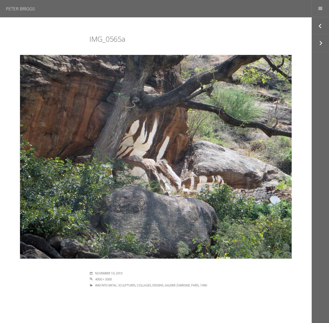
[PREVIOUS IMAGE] (320, 26)
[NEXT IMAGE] (320, 43)
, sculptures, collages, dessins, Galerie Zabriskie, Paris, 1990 (151, 285)
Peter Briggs (20, 9)
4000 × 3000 (103, 279)
